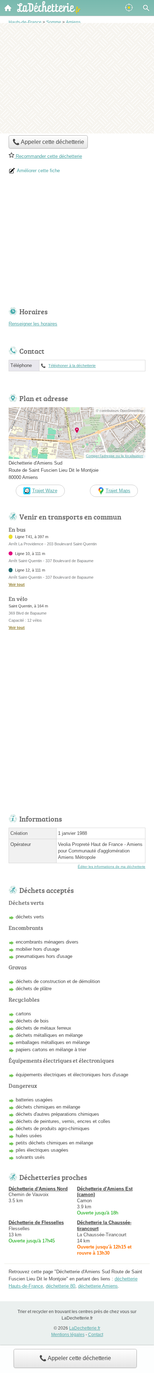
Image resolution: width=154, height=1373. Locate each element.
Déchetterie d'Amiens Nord (38, 1188)
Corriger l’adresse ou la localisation (114, 456)
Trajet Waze (44, 490)
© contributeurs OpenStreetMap (119, 411)
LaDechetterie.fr (84, 1328)
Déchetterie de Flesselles (36, 1222)
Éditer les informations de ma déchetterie (111, 867)
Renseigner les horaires (33, 323)
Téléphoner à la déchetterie (72, 365)
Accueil (8, 8)
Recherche (146, 8)
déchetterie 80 (60, 1286)
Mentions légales (68, 1334)
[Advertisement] (77, 77)
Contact (95, 1334)
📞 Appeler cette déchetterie (75, 1358)
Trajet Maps (118, 490)
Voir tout (17, 584)
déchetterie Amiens (98, 1286)
